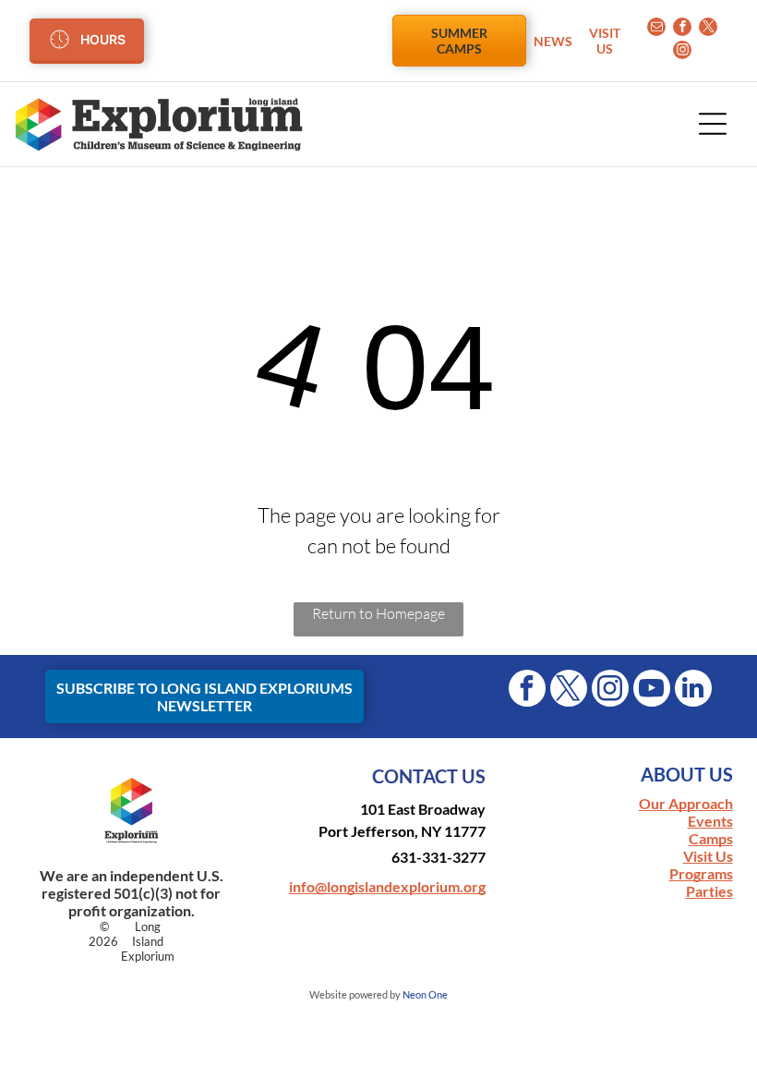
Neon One (425, 994)
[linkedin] (693, 690)
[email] (656, 29)
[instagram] (682, 52)
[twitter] (708, 29)
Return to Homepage (378, 613)
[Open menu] (713, 124)
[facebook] (682, 29)
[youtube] (651, 690)
